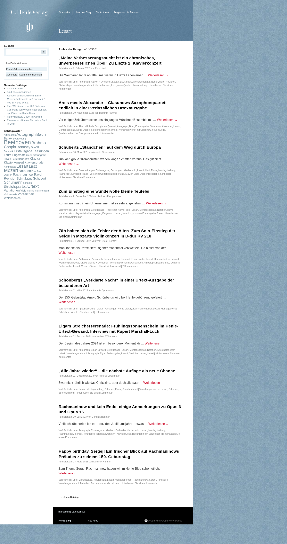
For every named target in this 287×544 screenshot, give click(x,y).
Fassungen (116, 170)
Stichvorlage (65, 85)
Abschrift (83, 126)
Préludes (84, 483)
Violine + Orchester (98, 262)
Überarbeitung (139, 85)
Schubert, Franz (79, 174)
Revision (170, 81)
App (81, 308)
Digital (100, 308)
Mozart (84, 266)
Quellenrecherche (68, 133)
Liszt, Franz (126, 81)
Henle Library (125, 308)
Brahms (38, 142)
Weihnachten (12, 198)
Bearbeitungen (87, 170)
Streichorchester (166, 350)
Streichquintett (130, 389)
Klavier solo (130, 170)
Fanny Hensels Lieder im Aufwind (25, 116)
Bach (41, 134)
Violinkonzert (114, 266)
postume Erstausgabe (144, 213)
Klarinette (23, 158)
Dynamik (125, 259)
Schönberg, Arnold (68, 312)
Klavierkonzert (102, 85)
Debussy (23, 147)
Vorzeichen (154, 434)
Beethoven (17, 142)
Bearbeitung (117, 174)
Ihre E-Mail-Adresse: (16, 63)
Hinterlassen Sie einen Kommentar (77, 177)
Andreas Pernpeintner (109, 196)
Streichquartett (15, 187)
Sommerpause (15, 88)
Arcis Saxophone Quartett (102, 126)
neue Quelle (123, 85)
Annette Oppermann (104, 152)
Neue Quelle (158, 81)
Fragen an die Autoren (126, 12)
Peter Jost (100, 68)
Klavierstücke (124, 434)
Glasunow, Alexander (161, 126)
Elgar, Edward (98, 350)
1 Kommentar (107, 133)
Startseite (64, 12)
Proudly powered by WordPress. (165, 520)
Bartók (8, 138)
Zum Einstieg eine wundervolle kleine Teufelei (104, 191)
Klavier (129, 174)
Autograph (84, 81)
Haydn (7, 159)
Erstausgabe (142, 126)
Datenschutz (78, 511)
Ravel (160, 213)
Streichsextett (86, 312)
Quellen (8, 175)
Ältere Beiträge (70, 497)
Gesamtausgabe (36, 155)
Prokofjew (36, 171)
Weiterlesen (158, 75)
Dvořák (35, 147)
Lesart (115, 81)
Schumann (13, 182)
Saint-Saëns (24, 178)
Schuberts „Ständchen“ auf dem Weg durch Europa (110, 147)
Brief (131, 126)
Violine (30, 190)
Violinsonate (10, 194)
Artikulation (85, 259)
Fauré (7, 154)
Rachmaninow (139, 434)
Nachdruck (64, 174)
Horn (14, 159)
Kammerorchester (142, 308)
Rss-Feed (93, 520)
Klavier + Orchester (101, 81)
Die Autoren (102, 12)
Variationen (12, 190)
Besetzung (89, 308)
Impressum (64, 511)
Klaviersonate (34, 162)
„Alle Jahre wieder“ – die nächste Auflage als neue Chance (117, 371)
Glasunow (145, 130)
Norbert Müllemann (106, 336)
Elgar (102, 353)
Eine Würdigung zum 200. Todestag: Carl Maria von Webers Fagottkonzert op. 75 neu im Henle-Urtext (26, 110)
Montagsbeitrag (141, 81)
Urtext (114, 130)
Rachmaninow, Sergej (70, 434)
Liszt (113, 85)
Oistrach (93, 266)
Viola (23, 190)
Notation (161, 210)
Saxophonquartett (100, 130)
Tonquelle (88, 434)
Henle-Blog (65, 520)
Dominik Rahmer (108, 112)
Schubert (165, 174)
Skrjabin (27, 183)
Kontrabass (10, 166)
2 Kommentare (130, 266)
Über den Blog (83, 12)
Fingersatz (111, 210)
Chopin (10, 147)
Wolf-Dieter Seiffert (106, 241)
